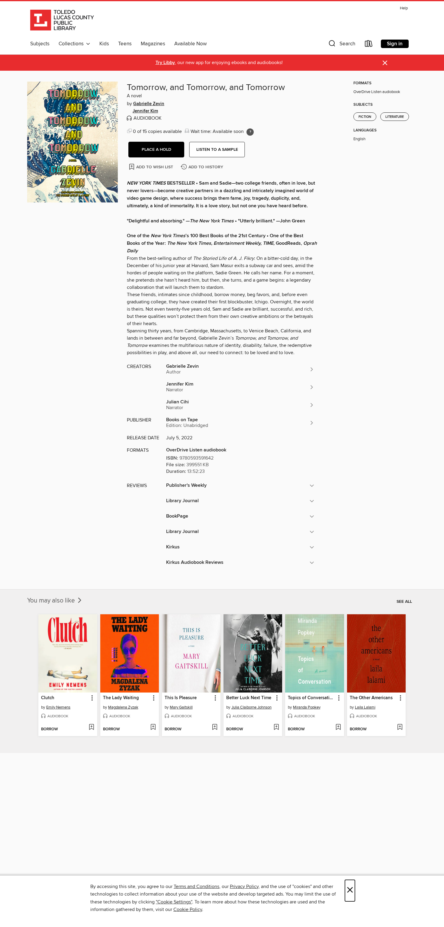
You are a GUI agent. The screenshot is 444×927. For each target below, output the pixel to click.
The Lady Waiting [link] (121, 698)
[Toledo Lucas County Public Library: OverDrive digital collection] (62, 21)
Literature (394, 117)
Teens (125, 43)
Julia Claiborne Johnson (251, 707)
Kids (104, 43)
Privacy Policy (244, 886)
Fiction (365, 117)
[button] (341, 45)
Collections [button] (72, 43)
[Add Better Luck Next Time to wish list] (276, 728)
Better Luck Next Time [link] (248, 698)
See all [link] (404, 601)
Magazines (153, 43)
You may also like (51, 601)
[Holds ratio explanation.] (250, 132)
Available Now (190, 43)
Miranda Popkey (306, 707)
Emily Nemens (58, 707)
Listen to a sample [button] (217, 149)
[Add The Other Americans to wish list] (400, 728)
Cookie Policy (187, 909)
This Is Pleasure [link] (181, 698)
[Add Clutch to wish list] (91, 728)
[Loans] (369, 45)
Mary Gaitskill (181, 707)
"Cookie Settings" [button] (174, 902)
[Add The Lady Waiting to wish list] (153, 728)
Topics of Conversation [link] (311, 698)
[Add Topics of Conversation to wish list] (338, 728)
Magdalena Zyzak (123, 707)
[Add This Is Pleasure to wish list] (214, 728)
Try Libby (165, 63)
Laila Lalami (365, 707)
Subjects (40, 43)
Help (404, 8)
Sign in (395, 43)
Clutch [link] (47, 698)
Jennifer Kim (145, 111)
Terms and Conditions (196, 886)
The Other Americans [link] (371, 698)
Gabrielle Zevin (148, 104)
